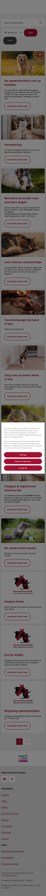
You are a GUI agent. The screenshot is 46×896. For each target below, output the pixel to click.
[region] (23, 448)
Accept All (23, 468)
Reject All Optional (23, 461)
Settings (23, 455)
